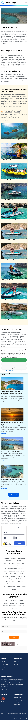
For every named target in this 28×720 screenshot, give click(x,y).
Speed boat (16, 117)
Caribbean (20, 600)
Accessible (6, 558)
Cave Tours (4, 114)
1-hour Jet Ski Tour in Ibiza (8, 260)
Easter (22, 571)
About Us (16, 661)
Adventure (13, 558)
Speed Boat (7, 584)
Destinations (5, 664)
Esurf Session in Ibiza (7, 160)
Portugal (5, 606)
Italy (17, 603)
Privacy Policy (15, 370)
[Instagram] (26, 718)
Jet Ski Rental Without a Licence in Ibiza (12, 220)
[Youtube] (20, 718)
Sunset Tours (16, 584)
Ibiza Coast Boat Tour (7, 180)
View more (13, 495)
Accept (14, 360)
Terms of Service (18, 700)
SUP (22, 584)
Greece (12, 603)
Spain (19, 606)
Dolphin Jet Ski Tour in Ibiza (9, 280)
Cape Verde (13, 600)
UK (12, 608)
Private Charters (17, 579)
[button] (26, 349)
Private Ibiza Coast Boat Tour (9, 320)
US (16, 608)
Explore (3, 661)
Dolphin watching (14, 571)
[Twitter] (17, 718)
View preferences (14, 368)
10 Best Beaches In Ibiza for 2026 (10, 452)
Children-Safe (20, 563)
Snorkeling (20, 581)
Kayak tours (6, 576)
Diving (5, 571)
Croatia (6, 603)
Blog (3, 670)
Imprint (20, 370)
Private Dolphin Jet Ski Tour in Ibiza (11, 300)
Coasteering (18, 566)
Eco (6, 573)
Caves (13, 563)
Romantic (7, 581)
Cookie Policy (9, 370)
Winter (14, 589)
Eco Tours (24, 114)
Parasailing (9, 579)
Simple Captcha (5, 641)
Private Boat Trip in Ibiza (8, 200)
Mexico (22, 603)
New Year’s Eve (21, 576)
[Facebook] (14, 718)
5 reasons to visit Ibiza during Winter (11, 479)
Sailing (13, 581)
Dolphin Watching (14, 114)
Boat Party (7, 563)
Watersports (4, 120)
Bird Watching (9, 560)
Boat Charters (8, 111)
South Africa (12, 606)
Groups (4, 117)
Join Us (16, 664)
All (2, 111)
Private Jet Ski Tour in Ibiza (8, 240)
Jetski (9, 117)
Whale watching (21, 586)
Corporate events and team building (14, 568)
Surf (4, 586)
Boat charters (19, 560)
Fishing (16, 573)
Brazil (6, 600)
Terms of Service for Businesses (19, 703)
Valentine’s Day (11, 586)
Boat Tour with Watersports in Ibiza (11, 140)
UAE (24, 606)
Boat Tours (17, 111)
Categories (4, 667)
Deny (14, 364)
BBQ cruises (21, 558)
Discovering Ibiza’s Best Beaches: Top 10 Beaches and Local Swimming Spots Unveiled (12, 393)
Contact (16, 667)
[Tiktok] (23, 718)
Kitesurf (13, 576)
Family (10, 573)
